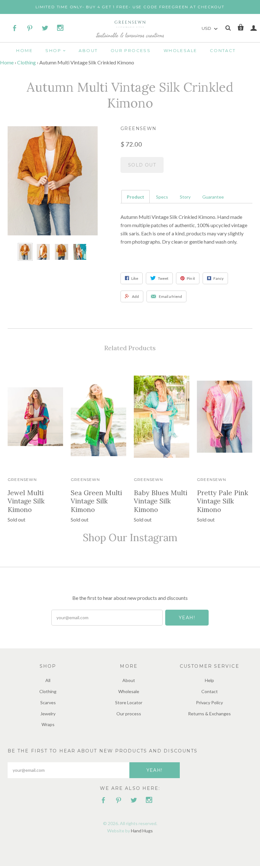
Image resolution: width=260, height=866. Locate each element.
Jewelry (47, 713)
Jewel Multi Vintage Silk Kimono (26, 501)
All (47, 680)
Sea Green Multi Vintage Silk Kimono (96, 501)
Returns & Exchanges (209, 713)
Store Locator (128, 702)
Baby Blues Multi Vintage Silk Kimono (160, 501)
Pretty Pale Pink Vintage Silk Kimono (222, 501)
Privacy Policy (209, 702)
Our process (131, 50)
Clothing (26, 62)
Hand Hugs (142, 830)
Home (24, 50)
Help (209, 680)
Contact (223, 50)
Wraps (48, 724)
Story (185, 197)
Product (135, 197)
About (88, 50)
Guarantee (213, 197)
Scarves (48, 702)
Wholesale (180, 50)
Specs (162, 197)
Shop (53, 50)
